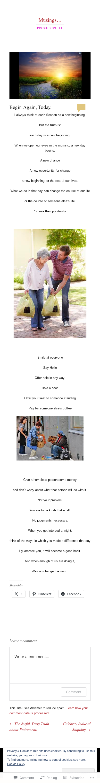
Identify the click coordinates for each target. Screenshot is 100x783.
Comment (73, 692)
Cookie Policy (16, 764)
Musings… (50, 19)
